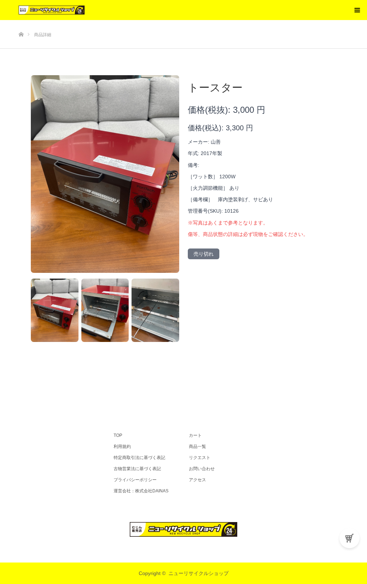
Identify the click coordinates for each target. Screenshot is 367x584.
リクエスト (199, 457)
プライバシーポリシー (135, 479)
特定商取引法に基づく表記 (139, 457)
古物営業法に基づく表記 (137, 468)
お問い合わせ (202, 468)
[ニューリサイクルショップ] (85, 10)
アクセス (197, 479)
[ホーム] (21, 22)
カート (195, 435)
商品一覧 (197, 446)
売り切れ (204, 254)
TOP (118, 435)
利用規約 (122, 446)
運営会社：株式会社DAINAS (141, 490)
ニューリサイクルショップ (198, 573)
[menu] (357, 10)
